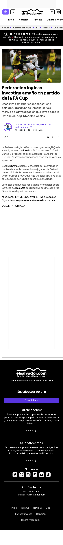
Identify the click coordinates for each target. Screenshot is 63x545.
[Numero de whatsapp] (34, 476)
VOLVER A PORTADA (13, 205)
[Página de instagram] (28, 476)
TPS (37, 27)
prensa (15, 165)
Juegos (46, 27)
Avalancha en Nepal (22, 27)
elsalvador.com (51, 37)
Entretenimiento (23, 513)
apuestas (20, 187)
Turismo (37, 19)
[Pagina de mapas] (52, 11)
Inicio (11, 19)
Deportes (41, 513)
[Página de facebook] (14, 476)
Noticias (23, 19)
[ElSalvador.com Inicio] (32, 11)
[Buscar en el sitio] (12, 11)
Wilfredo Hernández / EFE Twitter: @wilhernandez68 (33, 125)
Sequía (5, 27)
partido (23, 150)
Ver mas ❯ (31, 430)
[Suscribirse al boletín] (5, 12)
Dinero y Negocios (31, 519)
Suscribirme (31, 400)
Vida (48, 507)
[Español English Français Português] (58, 11)
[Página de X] (21, 476)
